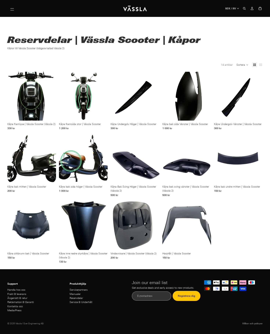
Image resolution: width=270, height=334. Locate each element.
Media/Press (14, 310)
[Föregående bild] (64, 96)
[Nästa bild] (102, 96)
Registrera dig (186, 296)
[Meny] (12, 8)
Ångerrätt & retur (17, 298)
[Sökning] (244, 8)
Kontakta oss (15, 306)
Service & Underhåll (81, 302)
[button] (242, 65)
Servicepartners (79, 289)
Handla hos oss (16, 289)
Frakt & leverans (16, 294)
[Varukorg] (260, 8)
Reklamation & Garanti (20, 302)
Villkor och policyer (252, 323)
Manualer (75, 294)
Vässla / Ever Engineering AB (29, 323)
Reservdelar (76, 298)
